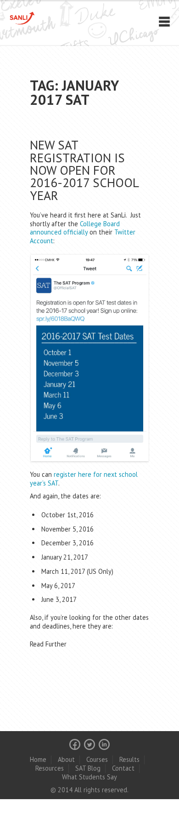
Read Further (48, 644)
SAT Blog (88, 768)
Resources (49, 768)
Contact (123, 768)
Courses (97, 759)
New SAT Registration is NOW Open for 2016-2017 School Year (84, 170)
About (66, 759)
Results (129, 759)
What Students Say (89, 776)
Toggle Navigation (164, 21)
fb (74, 744)
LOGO (33, 18)
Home (38, 759)
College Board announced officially (75, 228)
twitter (89, 744)
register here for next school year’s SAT (84, 478)
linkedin (104, 744)
